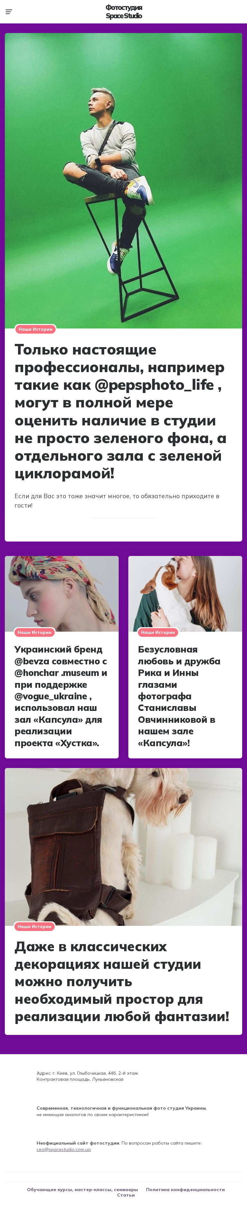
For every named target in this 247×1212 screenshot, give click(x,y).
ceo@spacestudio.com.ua (64, 1149)
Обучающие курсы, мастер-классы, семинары (82, 1189)
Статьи (126, 1195)
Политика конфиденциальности (185, 1189)
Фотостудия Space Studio (123, 11)
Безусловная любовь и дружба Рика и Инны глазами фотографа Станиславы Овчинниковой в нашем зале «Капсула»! (179, 696)
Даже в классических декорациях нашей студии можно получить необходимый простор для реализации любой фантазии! (121, 981)
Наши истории (35, 329)
